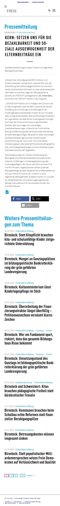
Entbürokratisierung (24, 382)
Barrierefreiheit (23, 2)
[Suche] (47, 10)
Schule (49, 331)
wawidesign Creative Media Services (27, 498)
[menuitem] (23, 2)
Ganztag (39, 331)
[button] (20, 198)
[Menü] (53, 10)
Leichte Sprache (38, 2)
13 (22, 475)
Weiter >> (31, 475)
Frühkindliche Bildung (26, 32)
